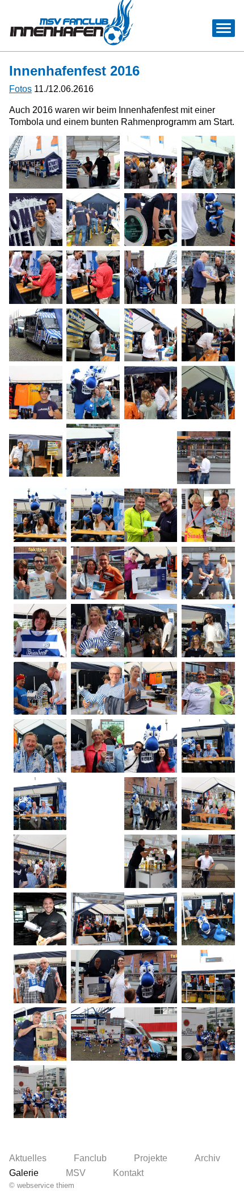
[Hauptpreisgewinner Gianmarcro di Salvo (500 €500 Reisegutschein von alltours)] (40, 573)
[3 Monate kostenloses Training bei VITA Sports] (151, 515)
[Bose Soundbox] (151, 688)
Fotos (20, 89)
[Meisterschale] (151, 220)
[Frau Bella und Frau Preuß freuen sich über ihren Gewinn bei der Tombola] (97, 746)
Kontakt (128, 1173)
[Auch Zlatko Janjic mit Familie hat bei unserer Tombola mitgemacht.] (208, 630)
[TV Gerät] (151, 573)
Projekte (150, 1158)
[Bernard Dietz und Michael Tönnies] (151, 919)
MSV (76, 1173)
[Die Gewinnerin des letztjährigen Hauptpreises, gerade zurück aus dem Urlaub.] (208, 688)
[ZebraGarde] (97, 1034)
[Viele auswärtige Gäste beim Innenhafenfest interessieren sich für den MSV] (151, 746)
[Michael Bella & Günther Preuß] (40, 746)
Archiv (207, 1158)
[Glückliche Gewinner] (208, 515)
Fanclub (90, 1158)
